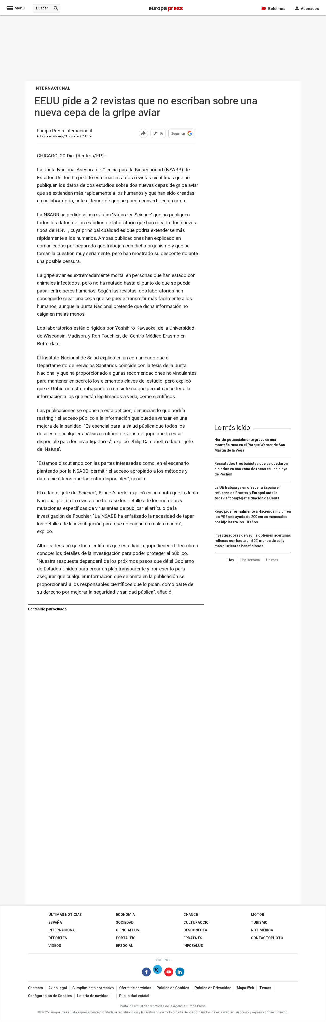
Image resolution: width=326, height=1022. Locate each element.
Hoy (230, 560)
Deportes (57, 938)
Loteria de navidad (92, 996)
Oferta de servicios (135, 988)
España (55, 922)
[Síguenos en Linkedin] (180, 973)
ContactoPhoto (267, 938)
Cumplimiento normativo (93, 988)
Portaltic (125, 938)
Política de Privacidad (213, 988)
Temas (265, 988)
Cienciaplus (127, 930)
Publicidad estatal (134, 996)
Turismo (259, 922)
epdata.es (192, 938)
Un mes (272, 560)
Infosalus (193, 945)
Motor (257, 914)
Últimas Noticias (65, 914)
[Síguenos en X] (157, 973)
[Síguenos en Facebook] (146, 973)
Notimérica (262, 930)
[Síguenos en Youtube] (169, 973)
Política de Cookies (173, 988)
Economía (125, 914)
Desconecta (195, 930)
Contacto (35, 988)
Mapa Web (245, 988)
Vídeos (54, 945)
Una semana (250, 560)
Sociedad (125, 922)
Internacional (62, 930)
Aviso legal (57, 988)
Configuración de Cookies (50, 996)
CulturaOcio (196, 922)
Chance (190, 914)
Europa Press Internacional (64, 131)
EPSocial (124, 945)
